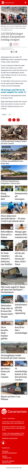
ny (9, 114)
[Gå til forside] (7, 3)
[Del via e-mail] (16, 52)
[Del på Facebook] (11, 52)
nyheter (4, 114)
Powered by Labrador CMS (14, 467)
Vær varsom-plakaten (13, 433)
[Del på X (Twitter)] (14, 52)
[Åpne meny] (25, 2)
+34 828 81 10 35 (6, 458)
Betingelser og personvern (10, 438)
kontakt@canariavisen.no (9, 453)
